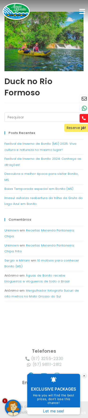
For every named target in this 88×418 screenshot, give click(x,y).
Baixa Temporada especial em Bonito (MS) (39, 189)
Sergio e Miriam (17, 260)
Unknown (11, 230)
